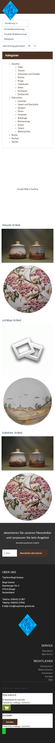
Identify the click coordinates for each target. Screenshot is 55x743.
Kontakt (49, 676)
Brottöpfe (22, 91)
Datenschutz (46, 666)
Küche (15, 135)
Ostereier (22, 114)
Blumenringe (24, 121)
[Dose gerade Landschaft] (27, 245)
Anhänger (22, 118)
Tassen (21, 70)
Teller (20, 67)
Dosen (21, 125)
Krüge (20, 81)
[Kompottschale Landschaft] (27, 349)
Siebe (20, 87)
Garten (15, 142)
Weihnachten (24, 131)
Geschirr (16, 64)
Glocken (21, 108)
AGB (50, 680)
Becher (21, 77)
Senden (10, 722)
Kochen (15, 138)
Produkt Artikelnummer (15, 34)
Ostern (21, 128)
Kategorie (9, 39)
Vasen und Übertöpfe (28, 104)
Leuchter (22, 101)
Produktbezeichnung (14, 29)
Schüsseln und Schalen (29, 74)
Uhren (21, 111)
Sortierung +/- (11, 23)
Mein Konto (47, 654)
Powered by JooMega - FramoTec (16, 703)
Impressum (47, 673)
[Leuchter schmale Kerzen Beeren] (27, 289)
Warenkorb (47, 651)
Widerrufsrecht (45, 670)
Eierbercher (23, 94)
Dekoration (17, 97)
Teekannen (23, 84)
